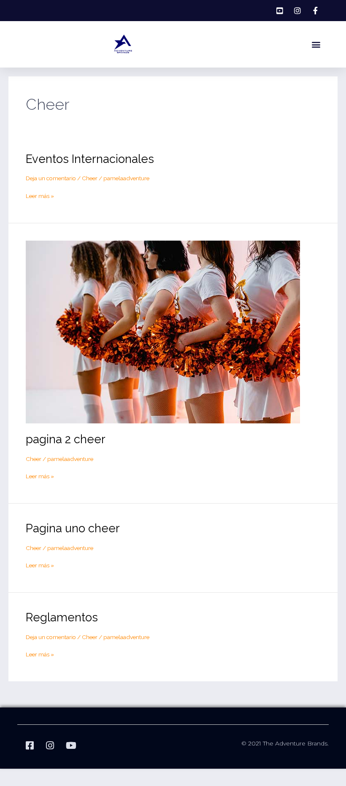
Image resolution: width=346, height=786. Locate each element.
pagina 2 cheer (65, 439)
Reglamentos (62, 617)
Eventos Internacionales (90, 158)
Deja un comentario (51, 178)
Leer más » (40, 195)
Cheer (89, 178)
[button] (316, 44)
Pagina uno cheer (73, 528)
